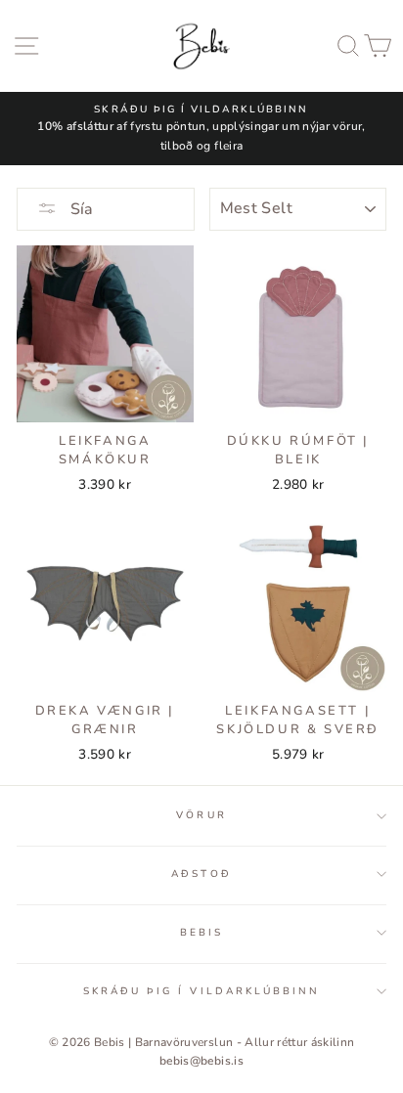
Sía (80, 209)
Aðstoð (201, 874)
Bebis (201, 933)
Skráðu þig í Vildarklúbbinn (202, 991)
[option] (201, 128)
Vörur (201, 815)
